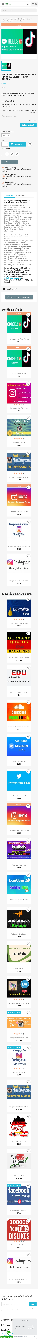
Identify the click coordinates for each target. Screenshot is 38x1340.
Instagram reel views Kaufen (19, 339)
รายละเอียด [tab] (9, 195)
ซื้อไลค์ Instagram (19, 443)
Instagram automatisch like (19, 1038)
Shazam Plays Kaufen (19, 761)
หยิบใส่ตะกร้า (17, 144)
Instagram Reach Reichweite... (19, 581)
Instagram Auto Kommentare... (19, 1107)
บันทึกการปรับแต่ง (28, 125)
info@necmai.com (12, 278)
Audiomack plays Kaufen (19, 934)
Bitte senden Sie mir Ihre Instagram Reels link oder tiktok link (20, 111)
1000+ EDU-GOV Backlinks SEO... (19, 692)
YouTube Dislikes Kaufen (19, 1245)
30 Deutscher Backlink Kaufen (19, 658)
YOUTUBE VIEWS (19, 1176)
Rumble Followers (19, 969)
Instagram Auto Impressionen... (19, 477)
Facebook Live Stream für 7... (19, 1210)
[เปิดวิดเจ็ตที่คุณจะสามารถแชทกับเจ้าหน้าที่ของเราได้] (24, 1328)
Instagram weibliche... (19, 1072)
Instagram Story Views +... (19, 408)
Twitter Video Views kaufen (19, 899)
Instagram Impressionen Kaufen (19, 546)
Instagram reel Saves (19, 373)
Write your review (11, 162)
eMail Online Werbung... (19, 1141)
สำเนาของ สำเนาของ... (19, 865)
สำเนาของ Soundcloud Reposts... (19, 727)
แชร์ (7, 156)
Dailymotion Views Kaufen (19, 623)
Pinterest (17, 156)
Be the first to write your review (20, 297)
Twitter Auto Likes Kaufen (19, 796)
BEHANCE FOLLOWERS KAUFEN (19, 1003)
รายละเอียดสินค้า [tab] (21, 195)
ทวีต (12, 156)
